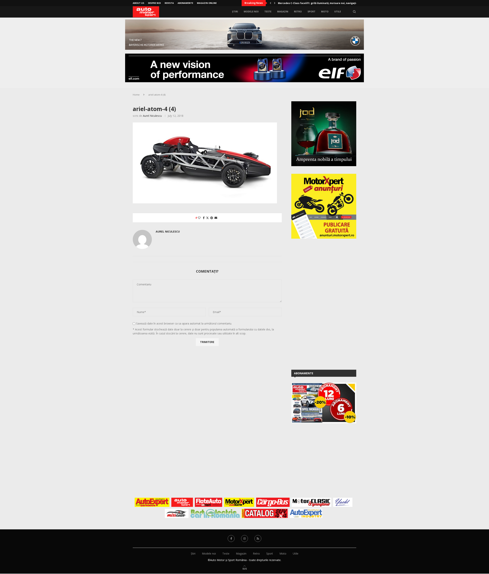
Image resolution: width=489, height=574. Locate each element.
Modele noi (251, 11)
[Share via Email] (216, 218)
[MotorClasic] (311, 502)
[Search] (354, 11)
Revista (169, 3)
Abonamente (185, 3)
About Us (138, 3)
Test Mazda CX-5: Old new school (298, 3)
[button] (270, 3)
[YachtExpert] (342, 502)
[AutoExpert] (152, 502)
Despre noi (154, 3)
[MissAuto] (177, 513)
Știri (235, 11)
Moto (325, 11)
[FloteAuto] (208, 502)
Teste (267, 11)
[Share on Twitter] (207, 218)
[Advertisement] (320, 303)
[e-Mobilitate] (215, 513)
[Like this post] (199, 218)
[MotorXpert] (239, 502)
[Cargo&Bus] (273, 502)
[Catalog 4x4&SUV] (265, 513)
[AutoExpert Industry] (306, 513)
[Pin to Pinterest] (211, 218)
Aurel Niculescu (152, 116)
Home (136, 94)
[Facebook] (231, 538)
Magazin (282, 11)
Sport (311, 11)
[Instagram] (244, 538)
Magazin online (207, 3)
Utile (337, 11)
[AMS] (182, 502)
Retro (298, 11)
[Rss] (257, 538)
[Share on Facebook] (204, 218)
